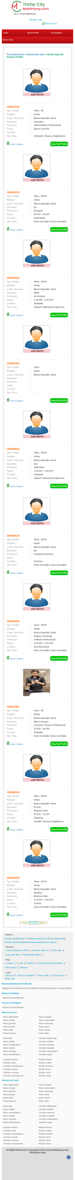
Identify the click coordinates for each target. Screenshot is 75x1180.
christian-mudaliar (46, 1048)
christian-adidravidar (48, 1038)
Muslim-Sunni (45, 1069)
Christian (12, 998)
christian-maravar (46, 1045)
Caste (13, 988)
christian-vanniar (10, 1069)
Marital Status (39, 988)
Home (5, 33)
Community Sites (12, 955)
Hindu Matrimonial (57, 939)
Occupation (61, 988)
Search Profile (33, 33)
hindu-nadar (44, 1027)
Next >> (43, 922)
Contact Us (11, 963)
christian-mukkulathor (48, 1051)
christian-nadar (45, 1054)
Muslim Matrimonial (32, 942)
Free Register (56, 33)
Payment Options (49, 942)
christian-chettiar (46, 1041)
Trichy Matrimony (16, 54)
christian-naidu (9, 1063)
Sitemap (23, 967)
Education (50, 988)
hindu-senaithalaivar (12, 1045)
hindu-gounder (9, 1023)
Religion (5, 988)
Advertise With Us (40, 950)
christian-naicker (10, 1059)
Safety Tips (10, 979)
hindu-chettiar (9, 1020)
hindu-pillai (7, 1038)
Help (21, 963)
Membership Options (32, 955)
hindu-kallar (8, 1030)
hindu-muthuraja (46, 1023)
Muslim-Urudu (45, 1076)
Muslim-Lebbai (45, 1063)
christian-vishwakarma (13, 1076)
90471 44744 (51, 24)
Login (13, 939)
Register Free (23, 939)
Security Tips (59, 975)
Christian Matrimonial (13, 942)
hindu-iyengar (9, 1027)
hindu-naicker (45, 1030)
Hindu (4, 998)
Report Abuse (11, 967)
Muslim (21, 998)
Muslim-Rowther (46, 1066)
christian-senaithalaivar (13, 1066)
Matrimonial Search (39, 939)
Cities (29, 988)
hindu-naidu (44, 1033)
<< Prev (24, 922)
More (70, 988)
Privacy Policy (43, 975)
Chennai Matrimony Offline (17, 950)
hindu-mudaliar (45, 1017)
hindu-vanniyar (9, 1051)
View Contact (16, 144)
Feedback (30, 963)
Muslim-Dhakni (45, 1059)
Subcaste (21, 988)
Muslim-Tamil (44, 1072)
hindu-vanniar (9, 1048)
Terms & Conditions (25, 975)
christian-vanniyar (11, 1072)
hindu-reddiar (9, 1041)
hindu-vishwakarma (11, 1054)
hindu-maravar (9, 1033)
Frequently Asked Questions (50, 963)
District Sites (8, 40)
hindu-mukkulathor (47, 1020)
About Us (10, 975)
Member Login (36, 20)
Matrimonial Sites (36, 54)
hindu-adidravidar (10, 1017)
